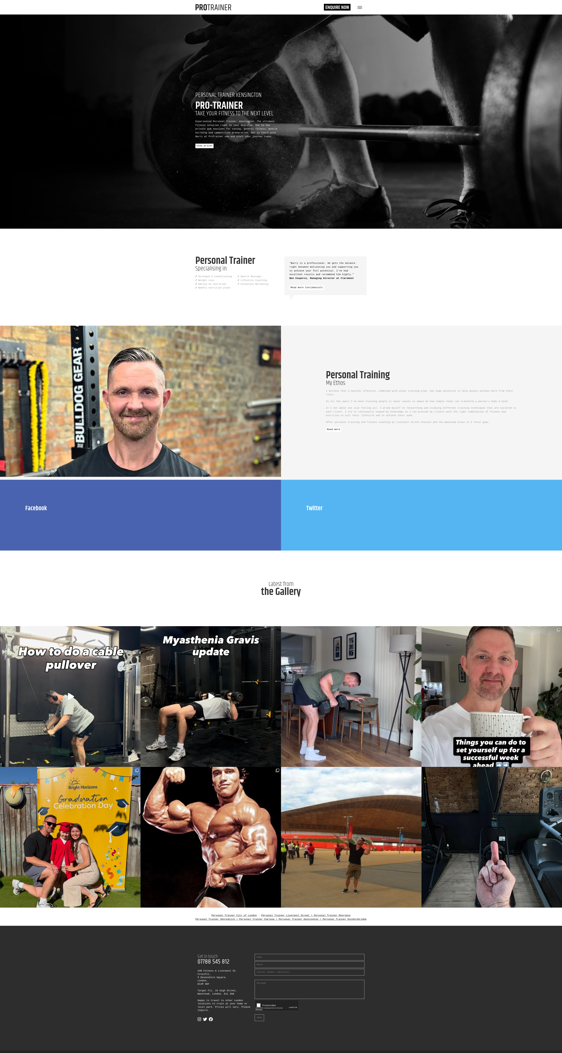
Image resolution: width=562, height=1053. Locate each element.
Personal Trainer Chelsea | (259, 919)
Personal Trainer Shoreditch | (217, 919)
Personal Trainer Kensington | (301, 919)
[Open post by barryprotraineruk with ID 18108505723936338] (351, 696)
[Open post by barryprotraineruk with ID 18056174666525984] (351, 837)
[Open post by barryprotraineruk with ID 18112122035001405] (70, 696)
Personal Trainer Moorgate (332, 915)
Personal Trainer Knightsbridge (345, 919)
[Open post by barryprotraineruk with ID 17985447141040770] (70, 837)
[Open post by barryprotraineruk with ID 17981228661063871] (210, 696)
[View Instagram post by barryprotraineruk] (137, 763)
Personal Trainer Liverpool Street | (287, 915)
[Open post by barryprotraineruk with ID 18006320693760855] (492, 837)
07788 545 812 (213, 962)
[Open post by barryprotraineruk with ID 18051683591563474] (210, 837)
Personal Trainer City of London (234, 915)
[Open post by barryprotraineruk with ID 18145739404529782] (492, 696)
